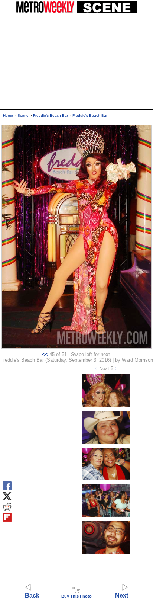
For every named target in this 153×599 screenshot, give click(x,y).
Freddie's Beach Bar (50, 115)
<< (45, 354)
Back (32, 595)
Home (8, 115)
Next (121, 595)
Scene (23, 115)
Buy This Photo (76, 596)
